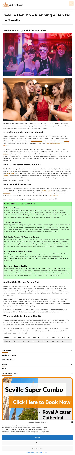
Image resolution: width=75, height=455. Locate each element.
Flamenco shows (36, 141)
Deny (37, 443)
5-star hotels (11, 173)
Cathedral (6, 193)
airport (5, 154)
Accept (37, 437)
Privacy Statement (42, 452)
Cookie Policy (30, 452)
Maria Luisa (54, 195)
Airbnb (5, 175)
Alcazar (66, 141)
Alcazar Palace (47, 190)
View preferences (37, 448)
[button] (72, 422)
